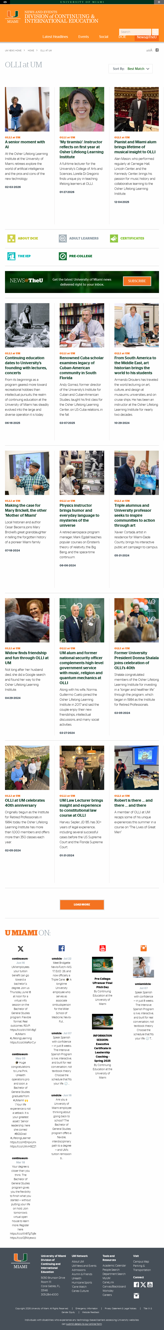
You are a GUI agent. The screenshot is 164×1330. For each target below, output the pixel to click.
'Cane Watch (79, 1286)
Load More (82, 904)
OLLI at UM (46, 50)
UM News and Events (84, 1266)
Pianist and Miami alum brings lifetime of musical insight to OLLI (135, 147)
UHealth (76, 1278)
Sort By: (128, 68)
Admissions (79, 1270)
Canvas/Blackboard (114, 1286)
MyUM (106, 1278)
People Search (111, 1270)
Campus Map (141, 1261)
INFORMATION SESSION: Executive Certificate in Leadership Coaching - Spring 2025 (102, 1048)
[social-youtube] (150, 1284)
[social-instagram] (136, 1295)
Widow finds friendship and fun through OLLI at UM (27, 658)
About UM (78, 1261)
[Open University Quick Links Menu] (159, 2)
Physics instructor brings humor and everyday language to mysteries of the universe (79, 515)
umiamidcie (143, 984)
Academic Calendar (114, 1265)
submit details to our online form (84, 1324)
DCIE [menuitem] (122, 37)
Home (30, 50)
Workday (108, 1290)
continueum (20, 958)
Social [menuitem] (103, 37)
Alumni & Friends (82, 1274)
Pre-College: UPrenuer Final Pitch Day (102, 983)
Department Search (114, 1274)
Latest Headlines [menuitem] (55, 37)
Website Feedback (90, 1312)
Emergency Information (87, 1308)
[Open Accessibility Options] (5, 2)
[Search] (155, 32)
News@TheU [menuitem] (147, 37)
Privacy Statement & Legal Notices (120, 1308)
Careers (107, 1295)
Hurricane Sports (82, 1282)
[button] (155, 1319)
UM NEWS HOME (13, 50)
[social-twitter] (143, 1284)
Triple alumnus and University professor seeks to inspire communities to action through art (134, 515)
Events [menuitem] (83, 37)
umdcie (57, 958)
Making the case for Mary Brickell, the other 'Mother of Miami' (26, 511)
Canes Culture (80, 1291)
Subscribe (137, 281)
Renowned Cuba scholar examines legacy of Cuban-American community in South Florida (82, 368)
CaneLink (108, 1282)
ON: (28, 933)
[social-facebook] (136, 1284)
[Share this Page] (155, 52)
